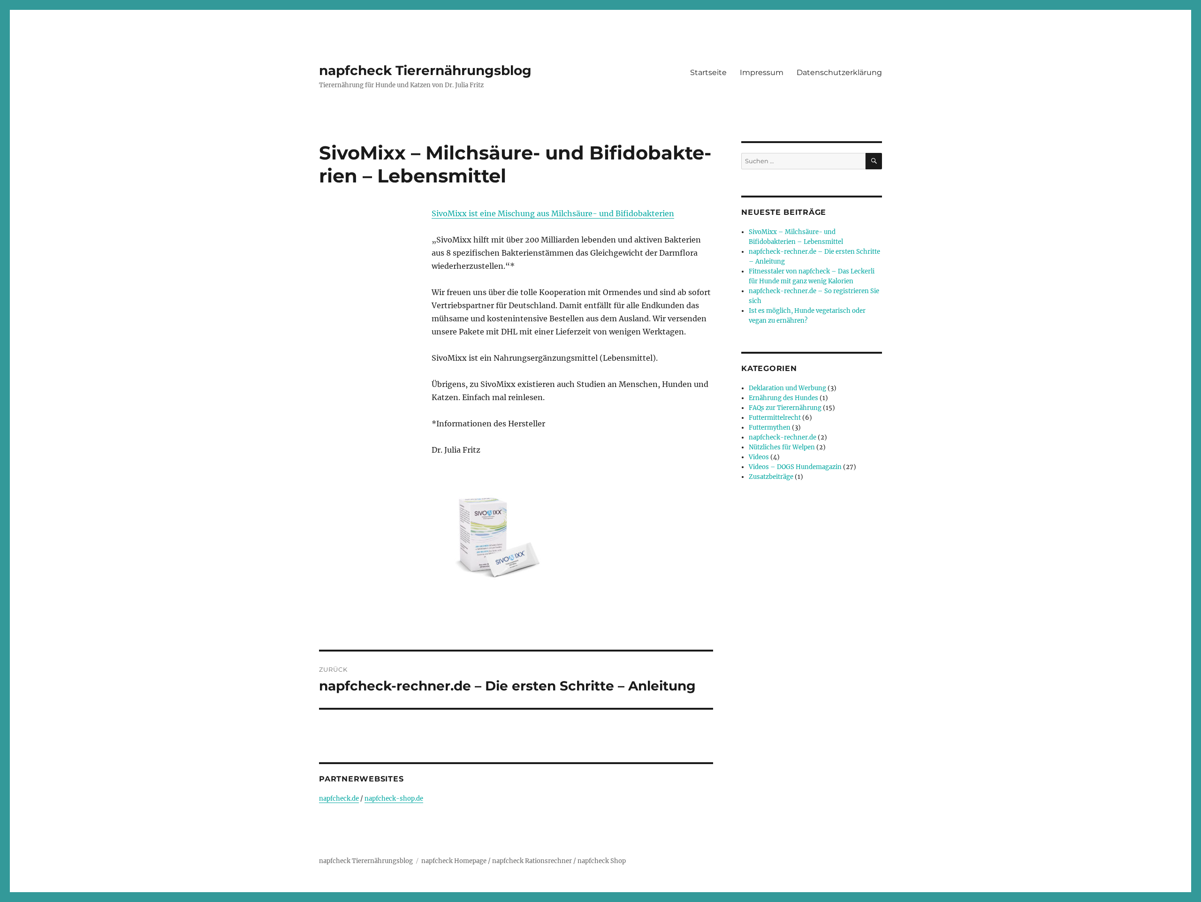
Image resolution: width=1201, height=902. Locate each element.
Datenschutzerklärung (839, 72)
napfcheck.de (339, 799)
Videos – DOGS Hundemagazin (795, 467)
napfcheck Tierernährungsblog (425, 70)
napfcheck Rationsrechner (532, 861)
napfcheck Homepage (453, 861)
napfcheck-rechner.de (782, 437)
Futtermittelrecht (775, 418)
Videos (759, 457)
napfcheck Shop (602, 861)
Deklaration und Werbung (787, 388)
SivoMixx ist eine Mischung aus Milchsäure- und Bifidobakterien (553, 213)
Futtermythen (770, 428)
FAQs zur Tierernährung (785, 408)
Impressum (761, 72)
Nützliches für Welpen (782, 447)
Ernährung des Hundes (783, 398)
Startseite (708, 72)
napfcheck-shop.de (394, 799)
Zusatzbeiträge (771, 477)
